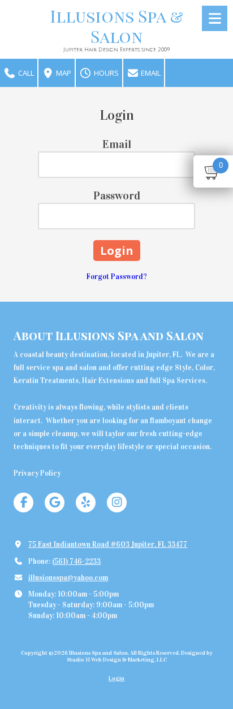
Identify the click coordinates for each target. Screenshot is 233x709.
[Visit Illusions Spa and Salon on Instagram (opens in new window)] (117, 502)
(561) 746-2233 (76, 561)
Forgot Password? (117, 276)
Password (116, 195)
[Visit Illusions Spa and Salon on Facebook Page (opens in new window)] (23, 502)
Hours (105, 73)
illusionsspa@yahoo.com (68, 577)
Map (62, 73)
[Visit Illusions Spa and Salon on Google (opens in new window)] (54, 502)
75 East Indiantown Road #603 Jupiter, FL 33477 (107, 544)
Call (25, 73)
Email (150, 73)
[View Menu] (214, 18)
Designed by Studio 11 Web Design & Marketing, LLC (140, 656)
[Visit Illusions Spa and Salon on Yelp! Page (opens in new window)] (86, 502)
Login (116, 678)
